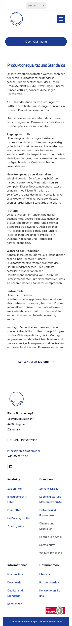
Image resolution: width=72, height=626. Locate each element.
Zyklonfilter (14, 488)
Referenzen (14, 604)
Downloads (14, 582)
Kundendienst (16, 574)
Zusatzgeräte (15, 526)
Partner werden (49, 582)
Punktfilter (14, 510)
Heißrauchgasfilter (19, 518)
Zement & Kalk (48, 488)
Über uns (44, 574)
